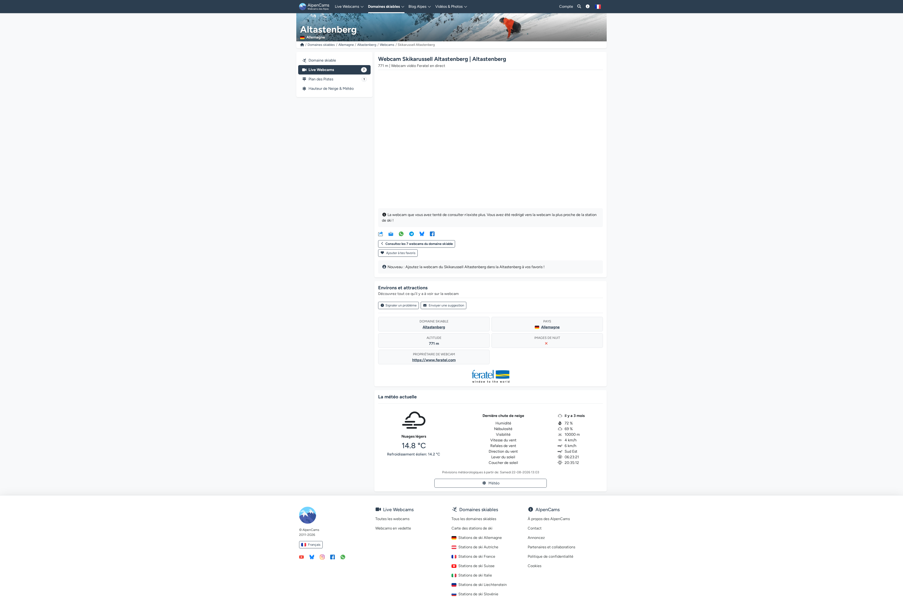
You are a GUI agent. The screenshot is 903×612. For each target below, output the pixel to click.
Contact (535, 528)
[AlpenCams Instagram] (322, 557)
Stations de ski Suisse (476, 566)
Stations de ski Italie (475, 575)
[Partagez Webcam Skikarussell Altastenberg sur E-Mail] (390, 233)
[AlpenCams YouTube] (301, 557)
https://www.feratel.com (434, 360)
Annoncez (536, 537)
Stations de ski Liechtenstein (482, 584)
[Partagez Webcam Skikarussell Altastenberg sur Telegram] (411, 233)
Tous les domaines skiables (474, 519)
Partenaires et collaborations (551, 547)
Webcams (387, 45)
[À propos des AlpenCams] (587, 6)
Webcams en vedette (393, 528)
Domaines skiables (321, 45)
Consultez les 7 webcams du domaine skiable (419, 244)
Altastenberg (366, 45)
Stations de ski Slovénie (478, 594)
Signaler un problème (401, 305)
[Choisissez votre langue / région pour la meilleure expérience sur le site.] (598, 6)
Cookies (534, 566)
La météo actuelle (397, 397)
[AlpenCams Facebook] (332, 557)
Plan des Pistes (337, 79)
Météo (493, 483)
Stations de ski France (476, 556)
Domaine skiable (322, 60)
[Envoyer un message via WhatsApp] (343, 557)
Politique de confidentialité (550, 556)
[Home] (302, 45)
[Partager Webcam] (380, 233)
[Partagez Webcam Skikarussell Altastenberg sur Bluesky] (422, 233)
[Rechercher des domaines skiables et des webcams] (579, 6)
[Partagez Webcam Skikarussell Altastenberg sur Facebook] (432, 233)
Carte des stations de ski (472, 528)
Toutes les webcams (392, 519)
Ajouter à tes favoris (400, 253)
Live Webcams (337, 69)
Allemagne (346, 45)
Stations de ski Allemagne (480, 537)
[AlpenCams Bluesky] (311, 557)
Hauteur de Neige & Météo (331, 88)
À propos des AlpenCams (549, 519)
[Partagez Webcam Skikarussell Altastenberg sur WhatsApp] (401, 233)
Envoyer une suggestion (446, 305)
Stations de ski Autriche (478, 547)
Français (314, 545)
